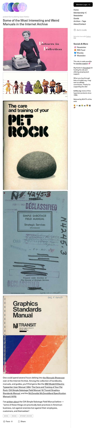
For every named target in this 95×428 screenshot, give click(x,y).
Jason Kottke (24, 16)
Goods (76, 18)
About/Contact (80, 24)
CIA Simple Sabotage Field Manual (25, 390)
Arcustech (86, 67)
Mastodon (81, 55)
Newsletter (78, 15)
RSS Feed (81, 50)
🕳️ (85, 105)
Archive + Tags (80, 21)
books (6, 416)
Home (76, 9)
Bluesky (80, 52)
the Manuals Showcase (54, 377)
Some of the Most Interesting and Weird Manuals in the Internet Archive (31, 22)
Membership (79, 12)
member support (82, 63)
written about (12, 401)
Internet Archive (26, 416)
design (14, 416)
